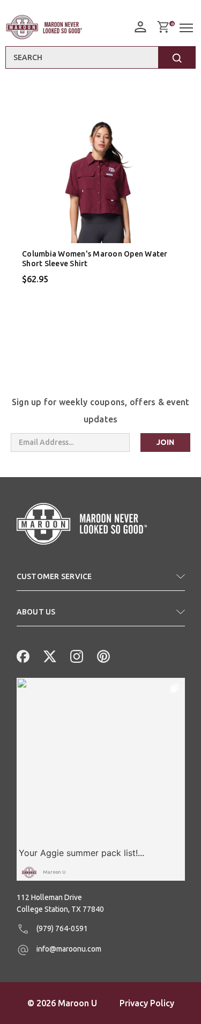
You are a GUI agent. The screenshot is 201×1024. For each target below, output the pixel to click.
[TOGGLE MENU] (188, 28)
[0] (163, 27)
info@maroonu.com (68, 949)
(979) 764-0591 (61, 928)
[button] (101, 580)
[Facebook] (22, 655)
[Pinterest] (102, 655)
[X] (48, 655)
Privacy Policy (147, 1003)
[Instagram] (75, 655)
